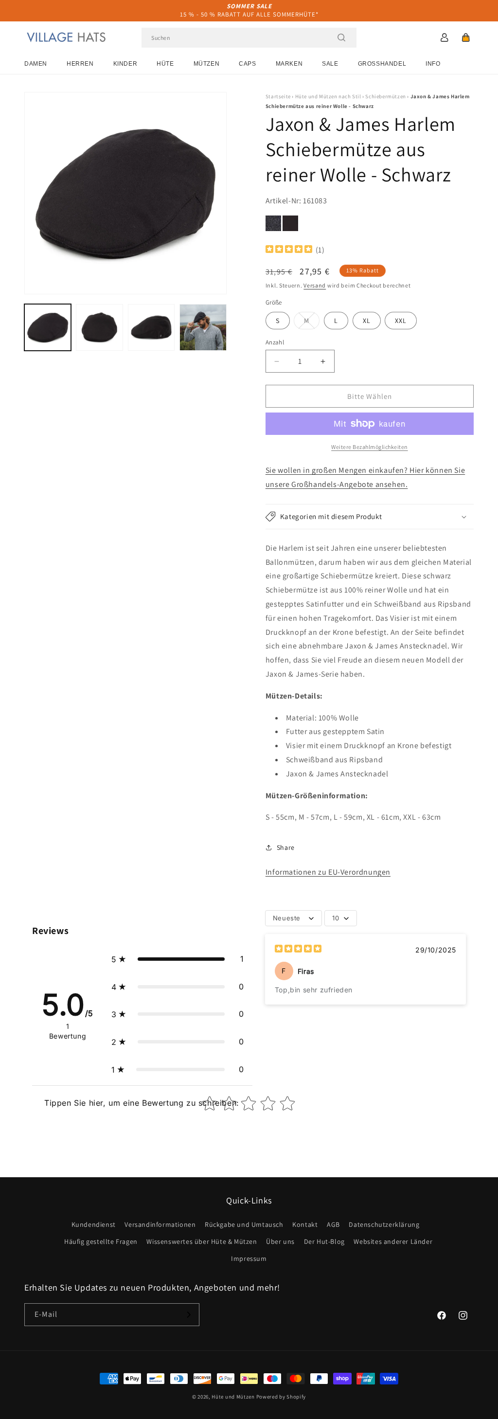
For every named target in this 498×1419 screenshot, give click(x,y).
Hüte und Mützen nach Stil (328, 96)
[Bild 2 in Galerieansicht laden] (99, 327)
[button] (466, 37)
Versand (314, 285)
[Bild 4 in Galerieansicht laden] (202, 327)
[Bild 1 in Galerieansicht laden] (47, 327)
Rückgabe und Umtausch (244, 1224)
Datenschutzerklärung (384, 1224)
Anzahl (275, 342)
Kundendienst (93, 1224)
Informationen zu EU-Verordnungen (328, 872)
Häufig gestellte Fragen (101, 1241)
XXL (401, 320)
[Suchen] (341, 37)
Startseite (278, 96)
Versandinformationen (160, 1224)
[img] (289, 250)
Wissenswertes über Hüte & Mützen (201, 1241)
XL (367, 320)
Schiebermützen (385, 96)
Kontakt (305, 1224)
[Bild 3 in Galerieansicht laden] (151, 327)
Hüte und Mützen (233, 1396)
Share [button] (286, 847)
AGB (333, 1224)
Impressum (249, 1258)
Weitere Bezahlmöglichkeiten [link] (369, 446)
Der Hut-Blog (324, 1241)
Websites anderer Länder (393, 1241)
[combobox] (249, 38)
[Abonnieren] (188, 1314)
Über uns (280, 1241)
